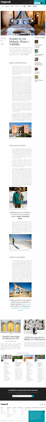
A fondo (36, 43)
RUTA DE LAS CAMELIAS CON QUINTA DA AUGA (41, 364)
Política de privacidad (18, 420)
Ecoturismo (8, 413)
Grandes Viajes (3, 411)
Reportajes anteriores (3, 413)
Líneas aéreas (15, 411)
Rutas (11, 333)
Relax (35, 61)
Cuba (21, 6)
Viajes (2, 6)
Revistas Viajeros (25, 2)
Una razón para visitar (10, 414)
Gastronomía (23, 411)
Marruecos (26, 304)
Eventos (22, 413)
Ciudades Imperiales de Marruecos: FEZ (11, 337)
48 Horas (36, 70)
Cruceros (14, 413)
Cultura (22, 412)
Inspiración (7, 6)
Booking (12, 6)
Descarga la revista (35, 6)
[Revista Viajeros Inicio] (6, 1)
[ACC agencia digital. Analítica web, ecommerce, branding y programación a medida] (27, 420)
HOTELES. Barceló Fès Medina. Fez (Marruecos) (34, 338)
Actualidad (17, 6)
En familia (8, 411)
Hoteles (36, 53)
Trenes (14, 412)
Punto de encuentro (29, 6)
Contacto (30, 2)
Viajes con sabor (24, 6)
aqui (34, 419)
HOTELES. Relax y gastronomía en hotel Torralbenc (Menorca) (38, 63)
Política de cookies (11, 420)
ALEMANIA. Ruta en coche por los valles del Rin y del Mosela (7, 364)
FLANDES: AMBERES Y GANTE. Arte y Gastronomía (39, 46)
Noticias (22, 414)
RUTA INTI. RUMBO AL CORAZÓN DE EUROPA (29, 364)
